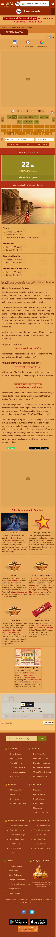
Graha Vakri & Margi (42, 772)
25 (28, 134)
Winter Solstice (16, 776)
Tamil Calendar (40, 835)
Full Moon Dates (40, 754)
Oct (25, 122)
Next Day (42, 144)
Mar (20, 117)
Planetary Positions (41, 763)
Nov (30, 122)
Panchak (37, 790)
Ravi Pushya (15, 844)
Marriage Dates (17, 790)
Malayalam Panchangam (19, 884)
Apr (25, 117)
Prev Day (14, 144)
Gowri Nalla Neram (42, 830)
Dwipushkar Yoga (17, 835)
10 (52, 127)
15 (25, 130)
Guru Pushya (15, 848)
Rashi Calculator (15, 875)
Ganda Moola (39, 794)
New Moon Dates (40, 758)
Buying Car (15, 799)
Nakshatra (37, 808)
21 (6, 134)
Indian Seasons (15, 866)
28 (44, 134)
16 (31, 130)
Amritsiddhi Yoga (17, 830)
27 (39, 134)
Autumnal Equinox (18, 772)
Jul (41, 117)
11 (4, 130)
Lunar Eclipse (16, 758)
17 (36, 130)
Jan (9, 117)
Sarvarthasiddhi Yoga (19, 826)
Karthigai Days (40, 839)
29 (50, 134)
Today (28, 144)
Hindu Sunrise (14, 871)
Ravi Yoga (14, 853)
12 (9, 130)
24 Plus (41, 111)
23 (17, 134)
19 (47, 130)
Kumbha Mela (14, 893)
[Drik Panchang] (7, 3)
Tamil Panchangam (42, 826)
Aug (46, 117)
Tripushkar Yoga (17, 839)
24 (22, 134)
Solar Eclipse (15, 754)
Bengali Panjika (15, 889)
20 (52, 130)
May (31, 117)
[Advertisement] (28, 79)
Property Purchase (18, 803)
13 (14, 130)
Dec (36, 122)
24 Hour (30, 111)
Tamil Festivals (40, 844)
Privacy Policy (41, 886)
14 (20, 130)
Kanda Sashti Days (42, 848)
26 (33, 134)
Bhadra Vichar (39, 799)
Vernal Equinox (16, 763)
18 (42, 130)
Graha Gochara (40, 776)
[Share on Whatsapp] (11, 448)
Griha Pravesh (16, 794)
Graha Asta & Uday (41, 767)
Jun (36, 117)
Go (42, 738)
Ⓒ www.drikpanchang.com (41, 884)
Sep (20, 122)
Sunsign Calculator (16, 880)
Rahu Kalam (38, 803)
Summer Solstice (17, 767)
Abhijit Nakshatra (40, 812)
